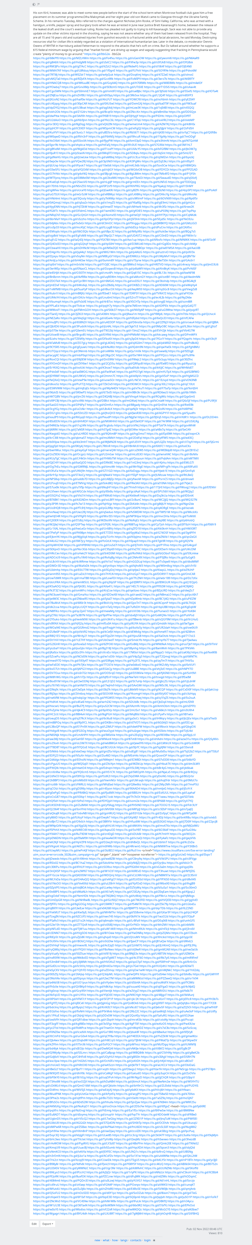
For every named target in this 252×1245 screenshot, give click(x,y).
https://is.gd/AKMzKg (47, 1106)
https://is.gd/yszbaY (46, 648)
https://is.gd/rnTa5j (100, 607)
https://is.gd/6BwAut (153, 1032)
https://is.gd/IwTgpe (181, 623)
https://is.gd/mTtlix (176, 314)
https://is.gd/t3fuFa (45, 471)
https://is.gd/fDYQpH (99, 801)
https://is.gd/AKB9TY (181, 79)
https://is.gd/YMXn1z (182, 235)
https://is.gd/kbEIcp (125, 227)
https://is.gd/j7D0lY (179, 821)
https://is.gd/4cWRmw (73, 561)
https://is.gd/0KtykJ (71, 446)
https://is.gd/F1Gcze (46, 875)
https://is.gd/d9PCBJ (46, 401)
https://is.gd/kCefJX (100, 632)
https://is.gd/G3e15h (46, 925)
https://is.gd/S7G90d (151, 145)
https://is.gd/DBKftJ (154, 1201)
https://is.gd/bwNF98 (181, 273)
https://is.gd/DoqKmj (127, 75)
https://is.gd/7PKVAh (181, 648)
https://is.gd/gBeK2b (186, 1052)
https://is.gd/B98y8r (46, 1164)
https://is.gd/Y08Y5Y (123, 1164)
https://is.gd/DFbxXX (99, 339)
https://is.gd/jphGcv (182, 202)
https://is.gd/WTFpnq (47, 178)
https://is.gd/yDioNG (153, 776)
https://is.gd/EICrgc (181, 722)
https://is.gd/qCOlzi (45, 788)
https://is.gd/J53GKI (153, 821)
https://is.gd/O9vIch (72, 821)
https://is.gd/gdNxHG (47, 157)
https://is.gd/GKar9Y (157, 912)
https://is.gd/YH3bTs (205, 999)
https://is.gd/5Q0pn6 (126, 1197)
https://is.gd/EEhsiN (73, 760)
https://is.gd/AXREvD (128, 871)
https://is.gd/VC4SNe (74, 1201)
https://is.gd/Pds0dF (46, 372)
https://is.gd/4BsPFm (129, 1143)
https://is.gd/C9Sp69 (101, 549)
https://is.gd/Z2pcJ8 (204, 821)
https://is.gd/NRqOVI (46, 215)
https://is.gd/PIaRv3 (46, 920)
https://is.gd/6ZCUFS (72, 916)
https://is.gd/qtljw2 (127, 570)
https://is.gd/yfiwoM (128, 479)
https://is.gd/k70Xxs (182, 1094)
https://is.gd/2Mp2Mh (156, 784)
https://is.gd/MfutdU (46, 1189)
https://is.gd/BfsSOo (46, 1102)
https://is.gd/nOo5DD (75, 1193)
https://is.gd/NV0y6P (131, 310)
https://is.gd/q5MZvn (155, 157)
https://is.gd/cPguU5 (46, 764)
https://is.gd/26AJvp (72, 974)
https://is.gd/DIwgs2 (123, 1069)
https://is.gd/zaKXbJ (178, 652)
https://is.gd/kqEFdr (157, 780)
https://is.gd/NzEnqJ (72, 1110)
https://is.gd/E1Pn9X (74, 726)
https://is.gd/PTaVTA (153, 425)
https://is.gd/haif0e (72, 99)
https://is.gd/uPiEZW (183, 599)
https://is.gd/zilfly (205, 1011)
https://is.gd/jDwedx (46, 859)
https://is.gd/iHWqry (153, 718)
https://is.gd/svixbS (204, 817)
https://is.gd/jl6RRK (45, 429)
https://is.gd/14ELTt (126, 586)
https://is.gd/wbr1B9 (157, 578)
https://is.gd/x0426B (98, 908)
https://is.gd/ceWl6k (101, 351)
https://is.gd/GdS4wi (153, 974)
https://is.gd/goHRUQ (101, 813)
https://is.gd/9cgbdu (100, 425)
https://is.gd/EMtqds (46, 231)
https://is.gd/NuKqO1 (75, 1106)
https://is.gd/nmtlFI (103, 91)
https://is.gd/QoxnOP (153, 755)
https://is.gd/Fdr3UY (184, 805)
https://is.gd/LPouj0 (46, 483)
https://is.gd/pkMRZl (158, 343)
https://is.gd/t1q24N (73, 425)
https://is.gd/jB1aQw (152, 941)
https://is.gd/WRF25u (182, 1102)
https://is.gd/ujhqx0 (98, 937)
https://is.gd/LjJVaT (205, 326)
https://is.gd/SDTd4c (181, 797)
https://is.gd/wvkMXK (74, 619)
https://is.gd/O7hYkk (46, 174)
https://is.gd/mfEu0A (97, 623)
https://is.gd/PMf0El (184, 1119)
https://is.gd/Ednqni (100, 768)
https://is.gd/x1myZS (101, 202)
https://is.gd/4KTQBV (46, 396)
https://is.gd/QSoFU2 (46, 1193)
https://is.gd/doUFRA (46, 582)
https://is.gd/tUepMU (47, 850)
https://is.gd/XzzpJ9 (71, 1160)
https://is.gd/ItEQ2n (182, 834)
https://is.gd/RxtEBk (181, 405)
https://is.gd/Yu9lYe (182, 355)
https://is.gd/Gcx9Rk (100, 79)
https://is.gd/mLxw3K (127, 108)
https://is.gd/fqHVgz (99, 504)
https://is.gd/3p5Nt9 (99, 161)
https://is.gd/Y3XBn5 (184, 846)
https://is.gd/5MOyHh (130, 772)
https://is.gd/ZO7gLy (74, 343)
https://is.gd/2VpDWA (125, 776)
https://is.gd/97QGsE (73, 747)
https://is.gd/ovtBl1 (158, 277)
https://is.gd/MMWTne (155, 846)
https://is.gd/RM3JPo (46, 66)
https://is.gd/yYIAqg (102, 805)
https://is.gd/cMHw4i (127, 207)
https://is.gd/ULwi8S (98, 1135)
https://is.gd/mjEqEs (76, 388)
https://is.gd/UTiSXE (130, 87)
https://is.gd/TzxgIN (46, 916)
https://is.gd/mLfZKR (180, 702)
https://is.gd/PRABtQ (74, 793)
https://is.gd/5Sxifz (180, 91)
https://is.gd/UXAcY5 (127, 149)
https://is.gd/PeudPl (99, 417)
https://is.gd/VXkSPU (156, 859)
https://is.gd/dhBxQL (126, 842)
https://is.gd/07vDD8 (155, 760)
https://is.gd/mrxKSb (128, 1019)
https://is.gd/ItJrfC (128, 747)
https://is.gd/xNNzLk (150, 1172)
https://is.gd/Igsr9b (45, 145)
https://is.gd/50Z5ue (73, 953)
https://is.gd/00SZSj (45, 974)
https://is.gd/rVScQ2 (74, 1119)
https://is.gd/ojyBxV (45, 235)
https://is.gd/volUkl (72, 367)
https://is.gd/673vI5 (99, 392)
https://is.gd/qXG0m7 (130, 343)
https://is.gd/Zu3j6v (73, 1189)
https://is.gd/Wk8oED (74, 958)
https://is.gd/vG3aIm (153, 867)
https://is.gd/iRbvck (155, 726)
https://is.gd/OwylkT (97, 817)
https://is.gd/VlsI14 (73, 495)
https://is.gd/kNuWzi (101, 347)
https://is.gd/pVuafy (46, 953)
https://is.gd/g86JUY (153, 504)
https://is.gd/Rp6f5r (185, 198)
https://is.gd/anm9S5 (46, 574)
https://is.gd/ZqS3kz (155, 161)
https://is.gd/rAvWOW (47, 1143)
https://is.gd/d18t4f (151, 66)
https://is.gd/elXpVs (129, 376)
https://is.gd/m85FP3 (179, 95)
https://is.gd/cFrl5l (184, 566)
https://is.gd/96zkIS (45, 392)
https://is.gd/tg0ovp (46, 991)
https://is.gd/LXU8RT (101, 1213)
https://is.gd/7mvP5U (185, 784)
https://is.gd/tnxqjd (151, 677)
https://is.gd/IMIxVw (102, 735)
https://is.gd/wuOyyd (100, 731)
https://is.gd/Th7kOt (127, 797)
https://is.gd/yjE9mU (155, 202)
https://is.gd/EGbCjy (99, 669)
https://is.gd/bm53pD (127, 141)
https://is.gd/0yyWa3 (127, 533)
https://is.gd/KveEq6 (46, 182)
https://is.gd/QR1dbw (74, 1019)
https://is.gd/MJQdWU (185, 826)
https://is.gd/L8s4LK (99, 409)
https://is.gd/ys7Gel (126, 966)
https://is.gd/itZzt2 (99, 66)
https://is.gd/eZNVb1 (155, 537)
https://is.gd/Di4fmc (46, 1090)
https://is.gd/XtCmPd (46, 1036)
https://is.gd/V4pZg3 (129, 656)
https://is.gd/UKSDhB (47, 805)
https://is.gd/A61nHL (156, 1180)
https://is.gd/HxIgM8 (72, 62)
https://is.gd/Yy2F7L (128, 660)
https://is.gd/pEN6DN (47, 838)
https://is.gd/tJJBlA (206, 322)
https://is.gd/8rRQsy (184, 772)
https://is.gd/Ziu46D (98, 755)
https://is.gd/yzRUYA (125, 623)
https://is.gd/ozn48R (179, 301)
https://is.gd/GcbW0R (186, 743)
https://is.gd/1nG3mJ (127, 462)
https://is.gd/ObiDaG (181, 1065)
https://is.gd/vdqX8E (153, 520)
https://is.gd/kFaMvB (46, 343)
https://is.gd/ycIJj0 (205, 1160)
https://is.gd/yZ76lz (45, 615)
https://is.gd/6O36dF (155, 830)
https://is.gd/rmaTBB (75, 578)
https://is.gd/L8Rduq (75, 70)
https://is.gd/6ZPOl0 (100, 644)
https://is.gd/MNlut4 (98, 739)
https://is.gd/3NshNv (46, 978)
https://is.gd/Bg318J (98, 648)
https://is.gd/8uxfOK (72, 1176)
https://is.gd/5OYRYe (155, 70)
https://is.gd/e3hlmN (155, 141)
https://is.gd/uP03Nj (156, 211)
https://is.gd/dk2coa (46, 607)
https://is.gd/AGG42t (72, 1123)
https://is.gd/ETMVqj (72, 483)
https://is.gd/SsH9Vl (183, 673)
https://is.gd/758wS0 (155, 1094)
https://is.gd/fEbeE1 (98, 293)
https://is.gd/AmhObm (155, 706)
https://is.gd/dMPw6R (47, 1127)
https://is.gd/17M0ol (125, 652)
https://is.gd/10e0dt (99, 165)
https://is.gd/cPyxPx (153, 714)
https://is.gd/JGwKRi (100, 190)
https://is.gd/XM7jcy (72, 541)
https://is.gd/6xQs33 (153, 318)
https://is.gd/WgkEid (74, 149)
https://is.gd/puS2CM (99, 706)
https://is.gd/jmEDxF (46, 285)
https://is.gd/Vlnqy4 (125, 396)
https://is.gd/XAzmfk (126, 706)
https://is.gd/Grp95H (73, 991)
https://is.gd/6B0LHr (128, 793)
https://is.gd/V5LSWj (126, 768)
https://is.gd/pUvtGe (75, 1094)
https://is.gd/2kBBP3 (46, 780)
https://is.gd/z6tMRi (181, 925)
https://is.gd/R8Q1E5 (46, 636)
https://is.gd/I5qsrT (199, 854)
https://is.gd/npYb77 (156, 640)
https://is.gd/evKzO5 (153, 1024)
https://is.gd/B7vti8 (124, 739)
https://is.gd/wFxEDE (46, 665)
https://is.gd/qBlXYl (45, 908)
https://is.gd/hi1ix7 (101, 561)
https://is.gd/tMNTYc (184, 656)
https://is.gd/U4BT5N (152, 953)
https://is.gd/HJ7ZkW (74, 207)
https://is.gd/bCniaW (151, 401)
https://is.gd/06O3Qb (74, 231)
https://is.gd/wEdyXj (99, 1090)
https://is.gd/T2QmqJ (156, 656)
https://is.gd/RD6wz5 (154, 392)
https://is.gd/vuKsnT (153, 999)
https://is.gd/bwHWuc (47, 450)
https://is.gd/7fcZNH (130, 578)
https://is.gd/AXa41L (100, 586)
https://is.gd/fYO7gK (129, 372)
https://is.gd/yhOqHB (157, 1213)
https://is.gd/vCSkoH (178, 1172)
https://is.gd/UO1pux (74, 982)
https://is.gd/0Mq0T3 (99, 153)
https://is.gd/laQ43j (70, 240)
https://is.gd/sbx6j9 (125, 615)
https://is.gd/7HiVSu (181, 660)
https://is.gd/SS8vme (130, 912)
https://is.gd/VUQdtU (153, 966)
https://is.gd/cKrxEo (98, 652)
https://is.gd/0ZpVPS (46, 887)
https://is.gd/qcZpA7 (73, 611)
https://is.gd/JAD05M (73, 875)
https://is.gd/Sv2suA (182, 698)
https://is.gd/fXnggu (127, 223)
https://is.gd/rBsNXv (185, 454)
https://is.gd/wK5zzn (101, 1065)
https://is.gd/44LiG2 (46, 541)
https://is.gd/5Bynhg (125, 648)
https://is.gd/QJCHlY (46, 462)
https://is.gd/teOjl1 (129, 215)
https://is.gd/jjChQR (155, 1077)
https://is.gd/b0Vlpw (46, 442)
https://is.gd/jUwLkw (75, 157)
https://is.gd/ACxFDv (100, 1156)
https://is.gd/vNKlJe (126, 1048)
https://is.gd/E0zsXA (74, 141)
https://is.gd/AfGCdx (73, 491)
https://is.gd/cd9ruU (46, 1185)
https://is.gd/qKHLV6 (101, 826)
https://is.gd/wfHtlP (205, 1007)
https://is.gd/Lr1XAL (46, 528)
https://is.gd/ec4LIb (151, 297)
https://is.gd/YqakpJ (153, 186)
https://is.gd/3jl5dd (155, 91)
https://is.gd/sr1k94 (185, 978)
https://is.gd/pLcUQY (73, 607)
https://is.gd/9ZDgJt (181, 351)
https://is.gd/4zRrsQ (152, 1152)
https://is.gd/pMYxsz (126, 1044)
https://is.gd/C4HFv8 (73, 1057)
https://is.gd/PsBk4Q (185, 343)
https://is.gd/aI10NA (154, 483)
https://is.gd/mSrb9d (70, 264)
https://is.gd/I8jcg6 (100, 174)
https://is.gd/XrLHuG (184, 619)
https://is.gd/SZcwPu (46, 656)
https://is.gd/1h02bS (73, 1061)
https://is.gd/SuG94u (182, 830)
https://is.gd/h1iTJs (74, 677)
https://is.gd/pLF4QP (184, 912)
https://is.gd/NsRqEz (126, 520)
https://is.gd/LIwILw (71, 908)
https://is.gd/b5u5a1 (155, 887)
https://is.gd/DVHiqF (46, 945)
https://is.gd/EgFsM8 (72, 235)
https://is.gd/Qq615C (127, 273)
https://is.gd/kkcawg (154, 334)
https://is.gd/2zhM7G (128, 945)
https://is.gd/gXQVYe (179, 541)
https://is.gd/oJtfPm (73, 1098)
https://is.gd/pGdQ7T (182, 306)
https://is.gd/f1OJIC (97, 264)
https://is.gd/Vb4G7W (181, 330)
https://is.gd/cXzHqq (182, 693)
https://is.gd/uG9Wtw (159, 310)
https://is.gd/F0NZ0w (46, 1032)
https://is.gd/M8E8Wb (161, 83)
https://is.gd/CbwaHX (47, 248)
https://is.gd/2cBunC (128, 500)
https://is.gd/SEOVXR (99, 693)
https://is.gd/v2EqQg (129, 735)
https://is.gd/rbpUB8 (154, 607)
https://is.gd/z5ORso (98, 867)
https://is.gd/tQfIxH (45, 801)
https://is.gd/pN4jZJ (127, 863)
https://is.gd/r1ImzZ (127, 330)
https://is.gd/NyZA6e (178, 297)
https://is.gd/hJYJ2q (71, 623)
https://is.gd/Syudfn (183, 413)
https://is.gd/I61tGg (73, 1077)
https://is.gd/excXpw (46, 1061)
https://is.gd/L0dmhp (47, 570)
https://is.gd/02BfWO (185, 372)
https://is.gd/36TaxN (74, 1205)
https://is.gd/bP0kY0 (46, 1077)
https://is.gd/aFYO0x (180, 293)
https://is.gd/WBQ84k (130, 1052)
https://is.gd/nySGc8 (156, 289)
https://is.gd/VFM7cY (72, 999)
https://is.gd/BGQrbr (180, 776)
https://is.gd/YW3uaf (183, 103)
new (97, 1240)
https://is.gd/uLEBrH (102, 883)
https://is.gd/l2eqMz (127, 1139)
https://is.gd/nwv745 (100, 916)
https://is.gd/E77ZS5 (100, 533)
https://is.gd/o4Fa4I (71, 702)
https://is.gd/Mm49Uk (130, 929)
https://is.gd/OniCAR (182, 574)
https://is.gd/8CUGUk (102, 747)
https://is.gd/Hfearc (178, 1090)
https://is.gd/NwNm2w (155, 1081)
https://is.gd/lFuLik (129, 1201)
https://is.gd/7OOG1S (156, 805)
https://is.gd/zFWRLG (72, 784)
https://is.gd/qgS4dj (100, 108)
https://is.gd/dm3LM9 (186, 764)
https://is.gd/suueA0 (127, 986)
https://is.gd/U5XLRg (185, 421)
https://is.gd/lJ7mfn (130, 545)
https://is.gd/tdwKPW (128, 726)
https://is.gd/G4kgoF (183, 545)
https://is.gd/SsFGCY (99, 1044)
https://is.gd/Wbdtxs (72, 1209)
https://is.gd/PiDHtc (152, 116)
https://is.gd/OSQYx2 (46, 495)
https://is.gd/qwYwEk (158, 347)
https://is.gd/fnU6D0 (128, 1127)
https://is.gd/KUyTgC (46, 458)
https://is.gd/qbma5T (72, 438)
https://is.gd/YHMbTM (101, 458)
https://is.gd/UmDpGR (47, 900)
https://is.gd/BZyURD (153, 590)
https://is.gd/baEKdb (126, 367)
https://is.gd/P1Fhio (156, 545)
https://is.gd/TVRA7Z (153, 293)
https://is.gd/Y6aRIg (128, 202)
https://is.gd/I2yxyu (45, 256)
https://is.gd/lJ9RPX (129, 582)
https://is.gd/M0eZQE (104, 248)
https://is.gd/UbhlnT (154, 842)
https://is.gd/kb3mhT (74, 442)
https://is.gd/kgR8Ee (72, 1024)
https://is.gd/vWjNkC (159, 970)
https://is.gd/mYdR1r (175, 417)
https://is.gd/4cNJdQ (182, 986)
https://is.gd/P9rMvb (98, 1011)
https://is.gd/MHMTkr (102, 912)
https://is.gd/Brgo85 (73, 334)
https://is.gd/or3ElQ (46, 124)
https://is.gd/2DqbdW (74, 1040)
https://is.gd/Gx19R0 (100, 1032)
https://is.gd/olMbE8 (73, 780)
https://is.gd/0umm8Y (100, 260)
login (147, 1240)
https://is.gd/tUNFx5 (154, 182)
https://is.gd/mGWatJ (123, 401)
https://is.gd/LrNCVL (129, 380)
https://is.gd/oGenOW (130, 58)
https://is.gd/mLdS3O (129, 454)
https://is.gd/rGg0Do (157, 244)
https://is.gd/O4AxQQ (75, 879)
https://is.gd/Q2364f (46, 809)
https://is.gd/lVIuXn (71, 755)
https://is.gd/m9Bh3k (126, 392)
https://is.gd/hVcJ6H (152, 1090)
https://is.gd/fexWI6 (204, 652)
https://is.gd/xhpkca (72, 145)
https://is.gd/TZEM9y (71, 339)
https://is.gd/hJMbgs (181, 896)
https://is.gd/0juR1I (45, 153)
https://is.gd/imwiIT (100, 207)
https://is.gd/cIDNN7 (46, 933)
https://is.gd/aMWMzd (129, 978)
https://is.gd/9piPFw (99, 615)
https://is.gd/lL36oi (180, 326)
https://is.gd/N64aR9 (185, 58)
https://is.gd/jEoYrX (179, 788)
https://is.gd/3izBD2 (101, 850)
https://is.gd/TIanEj (45, 314)
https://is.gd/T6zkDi (130, 178)
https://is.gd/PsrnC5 (155, 479)
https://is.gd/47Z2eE (155, 75)
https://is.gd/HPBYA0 (77, 545)
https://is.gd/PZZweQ (158, 978)
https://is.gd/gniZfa (99, 751)
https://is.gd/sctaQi (129, 838)
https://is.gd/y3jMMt (73, 962)
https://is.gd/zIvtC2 (99, 62)
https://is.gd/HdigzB (46, 731)
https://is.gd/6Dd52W (74, 1102)
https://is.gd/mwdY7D (47, 660)
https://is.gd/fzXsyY (70, 817)
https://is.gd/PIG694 (126, 867)
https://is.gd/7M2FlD (131, 900)
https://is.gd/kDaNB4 (101, 1081)
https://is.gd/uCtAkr (73, 409)
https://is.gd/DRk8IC (100, 462)
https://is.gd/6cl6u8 (99, 718)
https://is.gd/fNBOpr (132, 248)
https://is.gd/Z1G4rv (74, 112)
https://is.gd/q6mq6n (100, 920)
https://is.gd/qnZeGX (183, 537)
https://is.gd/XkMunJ (180, 995)
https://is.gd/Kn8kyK (156, 268)
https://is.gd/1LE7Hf (72, 640)
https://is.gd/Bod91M (47, 681)
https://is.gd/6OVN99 (158, 198)
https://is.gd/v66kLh (154, 710)
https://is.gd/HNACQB (47, 83)
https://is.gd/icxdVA (73, 1032)
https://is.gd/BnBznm (47, 277)
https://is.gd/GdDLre (46, 966)
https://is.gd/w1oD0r (101, 656)
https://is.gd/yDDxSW (98, 1015)
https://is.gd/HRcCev (46, 553)
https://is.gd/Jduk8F (126, 1032)
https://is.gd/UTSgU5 (126, 1160)
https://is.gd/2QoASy (126, 1015)
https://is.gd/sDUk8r (128, 834)
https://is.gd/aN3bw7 (185, 1209)
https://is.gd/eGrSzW (73, 194)
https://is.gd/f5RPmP (156, 962)
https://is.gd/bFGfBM (155, 149)
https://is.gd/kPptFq (102, 1094)
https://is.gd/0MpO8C (153, 326)
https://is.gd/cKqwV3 (46, 1197)
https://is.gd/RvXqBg (101, 557)
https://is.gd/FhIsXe (45, 986)
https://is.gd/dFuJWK (127, 1176)
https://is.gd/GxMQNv (152, 615)
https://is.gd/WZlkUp (129, 764)
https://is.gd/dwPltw (46, 116)
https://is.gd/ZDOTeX (46, 281)
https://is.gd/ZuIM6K (74, 805)
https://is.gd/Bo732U (99, 1098)
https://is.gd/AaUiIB (187, 248)
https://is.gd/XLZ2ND (179, 908)
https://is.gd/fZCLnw (100, 1176)
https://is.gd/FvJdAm (158, 458)
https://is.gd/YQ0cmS (74, 772)
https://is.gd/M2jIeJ (45, 524)
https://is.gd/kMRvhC (130, 1168)
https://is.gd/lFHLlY (72, 867)
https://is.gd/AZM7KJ (156, 124)
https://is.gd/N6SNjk (46, 735)
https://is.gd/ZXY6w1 (75, 363)
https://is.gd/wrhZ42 (98, 702)
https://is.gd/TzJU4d (180, 731)
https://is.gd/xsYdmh (154, 99)
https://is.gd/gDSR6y (72, 788)
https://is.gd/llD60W (156, 285)
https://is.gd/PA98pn (73, 533)
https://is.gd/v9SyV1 (181, 161)
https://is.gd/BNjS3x (125, 953)
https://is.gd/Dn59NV (101, 359)
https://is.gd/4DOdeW (155, 1114)
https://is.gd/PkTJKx (73, 665)
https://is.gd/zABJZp (101, 479)
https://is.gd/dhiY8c (72, 1073)
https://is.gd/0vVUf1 (183, 665)
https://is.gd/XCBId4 (205, 1172)
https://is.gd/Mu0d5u (153, 751)
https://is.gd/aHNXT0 (74, 685)
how (115, 1240)
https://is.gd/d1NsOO (47, 883)
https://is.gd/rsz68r (45, 784)
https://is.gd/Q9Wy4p (47, 1052)
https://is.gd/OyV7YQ (179, 801)
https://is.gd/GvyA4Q (104, 83)
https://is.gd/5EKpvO (46, 549)
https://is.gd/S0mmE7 (76, 91)
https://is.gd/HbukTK (157, 764)
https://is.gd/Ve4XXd (75, 883)
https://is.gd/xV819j (99, 953)
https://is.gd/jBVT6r (183, 256)
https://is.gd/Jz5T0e (45, 330)
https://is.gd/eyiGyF (74, 450)
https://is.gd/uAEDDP (101, 322)
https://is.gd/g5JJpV (154, 128)
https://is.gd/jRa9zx (45, 652)
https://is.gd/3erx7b (154, 79)
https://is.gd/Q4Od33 (47, 244)
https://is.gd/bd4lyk (45, 1048)
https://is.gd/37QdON (101, 1123)
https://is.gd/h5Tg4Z (98, 429)
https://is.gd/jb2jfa (179, 718)
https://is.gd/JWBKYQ (154, 223)
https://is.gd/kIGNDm (74, 500)
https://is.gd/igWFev (46, 190)
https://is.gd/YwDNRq (129, 933)
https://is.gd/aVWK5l (154, 1185)
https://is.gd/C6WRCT (101, 904)
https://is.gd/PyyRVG (75, 1143)
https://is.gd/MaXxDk (75, 566)
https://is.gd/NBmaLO (157, 594)
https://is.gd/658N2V (73, 322)
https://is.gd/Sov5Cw (153, 165)
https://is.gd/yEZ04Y (182, 99)
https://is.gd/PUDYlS (185, 1086)
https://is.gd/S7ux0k (46, 487)
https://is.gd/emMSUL (75, 582)
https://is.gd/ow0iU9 (184, 627)
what (106, 1240)
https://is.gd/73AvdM (46, 1081)
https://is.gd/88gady (127, 405)
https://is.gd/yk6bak (180, 768)
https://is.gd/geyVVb (182, 838)
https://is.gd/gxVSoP (155, 376)
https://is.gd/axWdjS (153, 1011)
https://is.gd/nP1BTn (180, 1160)
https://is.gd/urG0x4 (74, 1036)
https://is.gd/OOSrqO (102, 673)
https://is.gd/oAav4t (183, 87)
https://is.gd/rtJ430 (152, 132)
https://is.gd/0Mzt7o (184, 780)
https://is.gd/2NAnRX (128, 557)
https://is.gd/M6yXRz (128, 231)
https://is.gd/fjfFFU (45, 904)
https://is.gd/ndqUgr (73, 698)
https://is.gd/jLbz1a (73, 1156)
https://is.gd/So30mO (183, 887)
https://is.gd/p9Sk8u (100, 491)
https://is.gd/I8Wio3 (123, 264)
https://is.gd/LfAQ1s (126, 1152)
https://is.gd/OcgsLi (73, 454)
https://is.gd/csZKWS (130, 450)
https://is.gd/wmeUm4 (127, 124)
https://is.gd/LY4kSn (74, 458)
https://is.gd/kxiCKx (178, 446)
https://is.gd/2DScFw (130, 1106)
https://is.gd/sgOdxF (46, 896)
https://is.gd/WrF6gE (129, 467)
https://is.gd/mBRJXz (71, 293)
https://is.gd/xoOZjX (74, 1081)
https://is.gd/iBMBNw (180, 1110)
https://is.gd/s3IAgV (154, 1057)
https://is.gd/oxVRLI (155, 120)
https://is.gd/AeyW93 (128, 289)
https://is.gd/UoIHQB (47, 508)
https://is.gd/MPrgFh (157, 467)
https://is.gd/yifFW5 (155, 438)
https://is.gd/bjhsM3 (130, 566)
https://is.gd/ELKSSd (130, 879)
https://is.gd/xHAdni (150, 739)
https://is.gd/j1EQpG (184, 582)
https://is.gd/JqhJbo (177, 1003)
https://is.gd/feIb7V (180, 991)
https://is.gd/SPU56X (154, 491)
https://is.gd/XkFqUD (46, 995)
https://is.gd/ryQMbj (46, 949)
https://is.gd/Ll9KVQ (74, 376)
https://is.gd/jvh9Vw (46, 1131)
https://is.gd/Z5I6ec (74, 1127)
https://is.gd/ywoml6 (158, 58)
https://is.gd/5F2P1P (100, 999)
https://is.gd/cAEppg (46, 103)
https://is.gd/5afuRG (154, 1015)
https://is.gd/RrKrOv (184, 962)
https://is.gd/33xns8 (180, 747)
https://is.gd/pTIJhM (129, 1040)
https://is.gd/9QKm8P (103, 434)
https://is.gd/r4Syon (99, 788)
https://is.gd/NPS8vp (46, 479)
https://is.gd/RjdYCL (74, 722)
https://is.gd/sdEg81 (125, 751)
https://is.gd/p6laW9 (129, 268)
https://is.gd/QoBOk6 (125, 1003)
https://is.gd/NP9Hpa (127, 516)
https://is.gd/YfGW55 (101, 698)
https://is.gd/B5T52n (204, 1164)
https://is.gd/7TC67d (100, 665)
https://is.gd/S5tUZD (74, 413)
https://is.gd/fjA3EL (74, 586)
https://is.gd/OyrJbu (153, 863)
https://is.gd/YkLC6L (101, 120)
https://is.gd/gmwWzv (183, 1036)
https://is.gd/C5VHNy (158, 1052)
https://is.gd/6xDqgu (126, 471)
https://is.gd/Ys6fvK (45, 702)
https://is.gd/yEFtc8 (178, 999)
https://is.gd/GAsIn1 (182, 260)
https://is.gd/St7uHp (129, 681)
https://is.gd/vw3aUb (184, 949)
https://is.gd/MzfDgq (154, 1044)
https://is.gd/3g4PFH (182, 533)
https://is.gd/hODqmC (182, 1176)
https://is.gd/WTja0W (183, 813)
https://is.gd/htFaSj (98, 145)
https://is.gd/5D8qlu (126, 153)
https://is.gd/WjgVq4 (74, 537)
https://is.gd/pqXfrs (45, 1110)
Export (47, 1224)
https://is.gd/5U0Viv (46, 941)
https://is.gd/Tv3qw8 (156, 561)
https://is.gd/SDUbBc (126, 702)
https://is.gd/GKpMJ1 (124, 817)
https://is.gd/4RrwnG (127, 846)
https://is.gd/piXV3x (182, 252)
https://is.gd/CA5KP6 (127, 508)
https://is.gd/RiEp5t (45, 937)
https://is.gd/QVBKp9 (72, 986)
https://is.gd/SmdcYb (128, 640)
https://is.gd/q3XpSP (103, 582)
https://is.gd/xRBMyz (101, 194)
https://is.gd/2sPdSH (180, 128)
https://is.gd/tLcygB (99, 227)
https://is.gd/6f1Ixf (73, 1197)
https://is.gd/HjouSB (128, 636)
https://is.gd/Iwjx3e (45, 161)
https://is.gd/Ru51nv (128, 850)
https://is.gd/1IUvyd (155, 380)
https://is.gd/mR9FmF (184, 958)
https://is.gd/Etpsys (73, 978)
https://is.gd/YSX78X (97, 240)
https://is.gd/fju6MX (102, 793)
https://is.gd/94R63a (46, 425)
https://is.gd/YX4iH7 (46, 834)
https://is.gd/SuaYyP (74, 289)
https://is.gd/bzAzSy (129, 627)
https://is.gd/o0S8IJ (100, 925)
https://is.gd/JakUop (205, 689)
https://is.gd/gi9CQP (152, 689)
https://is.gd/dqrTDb (152, 908)
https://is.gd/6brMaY (46, 219)
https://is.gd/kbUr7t (180, 863)
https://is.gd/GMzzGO (183, 223)
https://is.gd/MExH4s (125, 755)
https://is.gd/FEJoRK (46, 1176)
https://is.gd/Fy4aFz (156, 838)
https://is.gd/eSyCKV (46, 970)
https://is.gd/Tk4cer (73, 306)
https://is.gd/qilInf (45, 264)
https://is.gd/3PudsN (73, 326)
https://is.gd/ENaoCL (74, 268)
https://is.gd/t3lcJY (205, 339)
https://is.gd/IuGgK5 (182, 557)
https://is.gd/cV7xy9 (180, 442)
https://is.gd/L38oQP (46, 726)
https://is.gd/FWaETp (155, 1040)
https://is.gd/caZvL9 (74, 574)
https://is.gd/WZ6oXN (98, 520)
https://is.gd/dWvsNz (183, 194)
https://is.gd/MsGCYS (156, 1209)
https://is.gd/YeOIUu (180, 219)
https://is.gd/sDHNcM (75, 248)
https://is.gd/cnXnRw (46, 772)
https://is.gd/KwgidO (46, 434)
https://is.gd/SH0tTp (129, 1123)
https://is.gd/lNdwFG (125, 66)
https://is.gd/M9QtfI (46, 1073)
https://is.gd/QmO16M (75, 1086)
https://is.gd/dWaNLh (74, 892)
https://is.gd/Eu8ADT (46, 1114)
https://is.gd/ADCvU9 (46, 557)
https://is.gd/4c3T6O (130, 958)
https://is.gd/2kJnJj (72, 1015)
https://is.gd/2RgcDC (101, 355)
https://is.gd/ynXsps (103, 566)
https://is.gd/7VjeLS (180, 483)
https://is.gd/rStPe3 (72, 801)
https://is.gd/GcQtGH (74, 215)
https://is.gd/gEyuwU (74, 347)
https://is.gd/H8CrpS (101, 1040)
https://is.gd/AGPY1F (155, 413)
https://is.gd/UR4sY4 (46, 297)
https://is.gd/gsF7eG (183, 1193)
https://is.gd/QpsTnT (127, 603)
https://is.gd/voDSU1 (128, 281)
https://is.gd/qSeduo (100, 512)
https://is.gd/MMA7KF (47, 70)
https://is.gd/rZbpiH (101, 1019)
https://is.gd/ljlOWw (125, 429)
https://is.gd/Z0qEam (155, 892)
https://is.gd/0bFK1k (127, 916)
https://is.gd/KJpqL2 (182, 892)
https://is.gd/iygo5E (180, 937)
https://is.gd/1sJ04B (154, 108)
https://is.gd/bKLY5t (153, 1160)
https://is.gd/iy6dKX (125, 1090)
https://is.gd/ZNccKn (127, 112)
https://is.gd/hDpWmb (127, 599)
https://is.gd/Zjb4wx (46, 1040)
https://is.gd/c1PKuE (46, 1015)
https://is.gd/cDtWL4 (46, 1086)
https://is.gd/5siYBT (128, 830)
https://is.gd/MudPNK (47, 1094)
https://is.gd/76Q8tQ (102, 896)
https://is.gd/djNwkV (99, 475)
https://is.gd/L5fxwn (46, 491)
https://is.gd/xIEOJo (71, 1048)
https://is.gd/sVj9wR (128, 949)
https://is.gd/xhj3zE (152, 669)
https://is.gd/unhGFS (181, 920)
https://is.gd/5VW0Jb (154, 1189)
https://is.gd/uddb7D (74, 479)
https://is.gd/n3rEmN (47, 1156)
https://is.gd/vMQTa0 (47, 79)
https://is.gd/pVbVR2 (74, 632)
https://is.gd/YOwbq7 (47, 87)
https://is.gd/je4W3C (46, 599)
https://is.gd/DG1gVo (47, 413)
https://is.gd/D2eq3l (100, 842)
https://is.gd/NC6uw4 (47, 594)
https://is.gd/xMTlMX (185, 458)
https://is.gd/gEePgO (46, 793)
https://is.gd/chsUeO (46, 1065)
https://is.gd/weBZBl (102, 859)
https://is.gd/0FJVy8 (180, 1032)
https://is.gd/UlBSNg (179, 1152)
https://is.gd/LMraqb (130, 780)
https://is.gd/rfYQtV (73, 949)
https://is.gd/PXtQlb (46, 768)
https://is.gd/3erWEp (46, 268)
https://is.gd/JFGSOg (73, 731)
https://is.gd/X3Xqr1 (73, 797)
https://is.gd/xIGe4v (100, 318)
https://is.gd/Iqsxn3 (156, 1147)
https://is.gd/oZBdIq (101, 285)
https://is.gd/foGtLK (99, 541)
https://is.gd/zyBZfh (126, 190)
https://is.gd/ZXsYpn (102, 764)
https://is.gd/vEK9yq (100, 95)
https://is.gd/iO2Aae (181, 1015)
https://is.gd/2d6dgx (46, 760)
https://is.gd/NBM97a (156, 875)
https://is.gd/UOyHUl (100, 1057)
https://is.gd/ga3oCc (126, 718)
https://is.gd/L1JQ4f (152, 95)
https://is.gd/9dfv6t (72, 1164)
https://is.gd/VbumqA (47, 301)
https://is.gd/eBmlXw (154, 112)
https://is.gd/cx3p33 (46, 227)
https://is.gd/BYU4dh (73, 1213)
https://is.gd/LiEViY (129, 442)
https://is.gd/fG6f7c (45, 211)
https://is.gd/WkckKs (184, 512)
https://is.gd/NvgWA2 (182, 1127)
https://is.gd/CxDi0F (179, 689)
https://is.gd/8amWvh (153, 648)
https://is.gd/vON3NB (183, 380)
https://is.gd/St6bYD (183, 760)
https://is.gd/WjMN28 (102, 442)
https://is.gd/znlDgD (101, 834)
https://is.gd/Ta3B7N (72, 615)
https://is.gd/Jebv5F (151, 1007)
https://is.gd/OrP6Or (126, 925)
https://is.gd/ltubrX (45, 293)
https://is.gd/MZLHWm (74, 58)
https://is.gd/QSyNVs (205, 739)
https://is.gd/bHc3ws (46, 1139)
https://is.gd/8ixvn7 (157, 1193)
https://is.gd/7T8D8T (46, 747)
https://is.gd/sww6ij (154, 351)
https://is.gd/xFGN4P (99, 1185)
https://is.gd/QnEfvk (154, 405)
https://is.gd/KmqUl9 (46, 1147)
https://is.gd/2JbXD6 (46, 326)
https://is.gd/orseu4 (181, 322)
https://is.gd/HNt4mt (46, 198)
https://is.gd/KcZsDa (181, 842)
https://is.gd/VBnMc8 (125, 446)
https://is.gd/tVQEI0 (158, 900)
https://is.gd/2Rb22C (126, 1011)
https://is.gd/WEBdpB (158, 450)
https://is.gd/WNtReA (152, 644)
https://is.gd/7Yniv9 (124, 487)
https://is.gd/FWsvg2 (176, 487)
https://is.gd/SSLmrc (75, 1052)
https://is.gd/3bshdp (156, 281)
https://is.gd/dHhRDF (74, 421)
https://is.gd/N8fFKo (46, 611)
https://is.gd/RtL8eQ (180, 475)
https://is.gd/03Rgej (101, 660)
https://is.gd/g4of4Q (74, 174)
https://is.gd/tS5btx (153, 731)
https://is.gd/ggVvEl (185, 900)
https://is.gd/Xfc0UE (124, 145)
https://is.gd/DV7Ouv (47, 673)
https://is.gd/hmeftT (155, 632)
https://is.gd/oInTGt (74, 673)
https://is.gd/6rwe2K (180, 207)
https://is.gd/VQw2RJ (72, 161)
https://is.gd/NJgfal (124, 417)
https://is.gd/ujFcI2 (45, 240)
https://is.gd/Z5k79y (156, 904)
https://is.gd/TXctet (73, 1139)
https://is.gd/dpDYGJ (46, 108)
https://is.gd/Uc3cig (125, 1135)
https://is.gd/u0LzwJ (101, 1180)
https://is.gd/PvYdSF (183, 268)
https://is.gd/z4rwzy (177, 264)
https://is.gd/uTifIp (72, 487)
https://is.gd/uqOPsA (100, 1077)
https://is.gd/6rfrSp (45, 475)
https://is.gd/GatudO (127, 1073)
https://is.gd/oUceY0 (73, 190)
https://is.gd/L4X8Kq (129, 194)
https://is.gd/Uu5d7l (104, 545)
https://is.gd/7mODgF (181, 136)
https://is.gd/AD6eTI (181, 966)
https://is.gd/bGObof (156, 553)
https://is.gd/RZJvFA (73, 79)
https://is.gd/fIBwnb (129, 619)
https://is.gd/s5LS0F (155, 1127)
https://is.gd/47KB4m (154, 1102)
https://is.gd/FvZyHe (46, 710)
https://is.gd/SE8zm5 (103, 87)
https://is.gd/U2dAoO (47, 120)
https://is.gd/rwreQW (102, 450)
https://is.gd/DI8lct (97, 401)
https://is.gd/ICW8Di (128, 760)
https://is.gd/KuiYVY (46, 132)
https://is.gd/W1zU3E (47, 1205)
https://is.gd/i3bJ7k (98, 689)
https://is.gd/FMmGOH (76, 310)
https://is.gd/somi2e (126, 801)
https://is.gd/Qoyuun (130, 458)
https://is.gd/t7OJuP (182, 916)
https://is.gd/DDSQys (182, 112)
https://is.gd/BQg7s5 (182, 231)
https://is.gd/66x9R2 (129, 1205)
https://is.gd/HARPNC (179, 409)
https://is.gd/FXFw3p (125, 62)
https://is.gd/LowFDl (103, 578)
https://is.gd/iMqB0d (126, 714)
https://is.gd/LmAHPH (74, 735)
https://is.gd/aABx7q (152, 429)
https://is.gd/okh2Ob (46, 112)
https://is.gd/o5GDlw (99, 941)
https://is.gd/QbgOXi (182, 726)
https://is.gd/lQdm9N (129, 347)
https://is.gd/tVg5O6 (74, 933)
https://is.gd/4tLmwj (128, 698)
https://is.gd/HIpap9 (125, 541)
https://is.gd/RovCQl (46, 359)
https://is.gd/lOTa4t (205, 91)
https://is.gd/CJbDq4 (153, 702)
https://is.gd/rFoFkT (205, 1197)
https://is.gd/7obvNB (73, 813)
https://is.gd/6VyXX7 (155, 693)
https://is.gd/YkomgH (128, 693)
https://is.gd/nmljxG (153, 788)
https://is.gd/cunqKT (181, 1185)
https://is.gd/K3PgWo (127, 161)
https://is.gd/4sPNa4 (101, 1127)
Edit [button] (34, 1224)
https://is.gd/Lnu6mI (99, 297)
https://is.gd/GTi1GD (99, 471)
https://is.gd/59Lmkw (184, 553)
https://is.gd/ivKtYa (74, 1152)
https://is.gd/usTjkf (179, 644)
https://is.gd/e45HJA (46, 273)
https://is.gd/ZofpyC (156, 813)
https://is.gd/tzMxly (129, 896)
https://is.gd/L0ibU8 (46, 1123)
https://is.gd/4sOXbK (46, 141)
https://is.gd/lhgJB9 (182, 883)
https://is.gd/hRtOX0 (74, 1065)
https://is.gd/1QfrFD (73, 970)
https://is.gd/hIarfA (149, 1069)
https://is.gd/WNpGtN (47, 826)
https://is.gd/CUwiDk (98, 1160)
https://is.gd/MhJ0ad (100, 784)
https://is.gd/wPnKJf (74, 850)
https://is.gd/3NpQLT (100, 235)
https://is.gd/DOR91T (154, 574)
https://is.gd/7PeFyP (46, 533)
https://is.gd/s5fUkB (153, 62)
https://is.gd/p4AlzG (129, 252)
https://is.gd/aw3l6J (45, 739)
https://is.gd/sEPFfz (183, 706)
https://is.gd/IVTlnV (205, 644)
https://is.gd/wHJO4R (46, 516)
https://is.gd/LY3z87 (102, 1143)
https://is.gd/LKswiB (46, 334)
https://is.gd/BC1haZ (72, 863)
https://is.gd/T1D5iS (157, 87)
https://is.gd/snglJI (153, 301)
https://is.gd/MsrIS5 (100, 516)
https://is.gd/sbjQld (182, 1147)
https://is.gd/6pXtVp (99, 710)
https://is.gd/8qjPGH (99, 714)
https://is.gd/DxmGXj (128, 103)
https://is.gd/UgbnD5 (47, 1119)
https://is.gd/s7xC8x (157, 1028)
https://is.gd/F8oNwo (100, 949)
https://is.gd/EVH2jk (153, 330)
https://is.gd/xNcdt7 (126, 1007)
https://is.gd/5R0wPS (72, 392)
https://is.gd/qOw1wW (130, 970)
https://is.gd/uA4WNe (156, 1156)
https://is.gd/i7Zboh (184, 933)
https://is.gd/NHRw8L (77, 900)
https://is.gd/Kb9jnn (74, 120)
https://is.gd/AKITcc (72, 846)
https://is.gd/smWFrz (73, 590)
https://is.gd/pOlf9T (178, 116)
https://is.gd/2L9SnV (184, 875)
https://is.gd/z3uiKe (178, 1135)
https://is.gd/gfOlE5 (129, 211)
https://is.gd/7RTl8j (45, 75)
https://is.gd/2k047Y (152, 1135)
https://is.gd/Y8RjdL (150, 314)
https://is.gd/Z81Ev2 (186, 450)
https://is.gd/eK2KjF (45, 842)
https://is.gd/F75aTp (158, 388)
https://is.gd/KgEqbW (182, 607)
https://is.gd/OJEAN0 (178, 66)
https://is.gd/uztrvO (156, 252)
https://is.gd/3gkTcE (125, 326)
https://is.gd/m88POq (47, 722)
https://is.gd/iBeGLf (45, 1069)
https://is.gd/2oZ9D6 (46, 454)
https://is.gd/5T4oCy (72, 475)
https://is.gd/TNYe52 (185, 1143)
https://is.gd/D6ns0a (129, 322)
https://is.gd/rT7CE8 (203, 1003)
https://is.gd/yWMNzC (74, 1168)
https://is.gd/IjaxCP (126, 941)
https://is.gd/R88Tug (125, 524)
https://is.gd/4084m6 (46, 1180)
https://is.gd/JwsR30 (129, 413)
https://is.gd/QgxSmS (181, 396)
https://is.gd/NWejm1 (100, 760)
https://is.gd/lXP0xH (46, 999)
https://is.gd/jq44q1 (73, 252)
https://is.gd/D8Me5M (75, 178)
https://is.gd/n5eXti (126, 1098)
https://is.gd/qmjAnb (182, 1189)
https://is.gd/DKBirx (101, 722)
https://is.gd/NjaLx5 (158, 772)
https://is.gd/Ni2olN (152, 409)
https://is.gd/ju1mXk (128, 351)
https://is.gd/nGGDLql (128, 561)
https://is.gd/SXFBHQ (185, 1213)
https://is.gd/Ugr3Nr (102, 1168)
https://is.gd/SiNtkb (45, 751)
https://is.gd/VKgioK (46, 846)
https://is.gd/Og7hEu (46, 467)
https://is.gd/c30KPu (46, 867)
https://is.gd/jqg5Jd (45, 446)
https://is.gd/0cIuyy (154, 359)
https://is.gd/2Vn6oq (72, 693)
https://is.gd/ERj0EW (73, 359)
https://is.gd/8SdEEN (46, 421)
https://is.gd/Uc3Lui (128, 157)
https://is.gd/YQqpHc (179, 339)
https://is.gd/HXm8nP (74, 1131)
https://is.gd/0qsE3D (99, 1197)
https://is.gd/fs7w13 (72, 504)
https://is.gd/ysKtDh (128, 1061)
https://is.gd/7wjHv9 (101, 685)
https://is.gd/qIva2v (75, 202)
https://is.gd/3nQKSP (46, 871)
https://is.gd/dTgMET (102, 958)
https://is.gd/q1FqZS (155, 698)
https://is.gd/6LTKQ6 (182, 603)
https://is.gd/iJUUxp (45, 165)
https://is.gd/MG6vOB (128, 169)
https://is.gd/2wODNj (75, 681)
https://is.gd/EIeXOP (131, 421)
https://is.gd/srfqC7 (178, 132)
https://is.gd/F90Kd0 (99, 495)
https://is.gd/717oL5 (182, 636)
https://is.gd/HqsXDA (129, 1147)
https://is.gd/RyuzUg (182, 363)
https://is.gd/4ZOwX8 (103, 594)
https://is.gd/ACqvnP (155, 603)
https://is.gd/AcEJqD (101, 945)
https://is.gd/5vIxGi (71, 223)
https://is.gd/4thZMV (154, 925)
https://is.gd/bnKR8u (177, 817)
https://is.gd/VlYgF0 (73, 516)
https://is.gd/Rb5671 (126, 132)
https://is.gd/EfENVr (203, 487)
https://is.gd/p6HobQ (181, 520)
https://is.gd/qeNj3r (126, 409)
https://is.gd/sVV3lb (128, 611)
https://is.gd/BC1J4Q (156, 599)
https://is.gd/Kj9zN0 (153, 190)
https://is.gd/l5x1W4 (129, 355)
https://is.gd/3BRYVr (99, 821)
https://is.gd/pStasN (72, 153)
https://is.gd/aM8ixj (101, 157)
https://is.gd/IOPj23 (45, 755)
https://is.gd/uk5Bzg (155, 1131)
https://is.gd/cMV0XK (100, 809)
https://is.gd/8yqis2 (72, 1007)
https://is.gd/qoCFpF (129, 962)
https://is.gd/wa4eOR (103, 838)
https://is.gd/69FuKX (184, 467)
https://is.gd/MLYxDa (46, 879)
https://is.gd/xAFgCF (103, 879)
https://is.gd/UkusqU (183, 1123)
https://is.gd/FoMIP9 (127, 79)
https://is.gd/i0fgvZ (157, 1106)
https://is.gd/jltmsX (128, 1081)
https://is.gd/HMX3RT (183, 528)
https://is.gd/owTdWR (47, 578)
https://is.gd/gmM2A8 (155, 949)
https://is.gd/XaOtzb (155, 636)
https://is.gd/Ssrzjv (182, 1180)
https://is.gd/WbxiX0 (156, 883)
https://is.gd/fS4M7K (128, 904)
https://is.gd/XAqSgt (74, 318)
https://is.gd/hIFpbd (127, 318)
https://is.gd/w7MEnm (127, 306)
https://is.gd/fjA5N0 (157, 673)
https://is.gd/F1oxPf (100, 149)
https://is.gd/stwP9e (74, 380)
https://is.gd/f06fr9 (203, 524)
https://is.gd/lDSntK (181, 495)
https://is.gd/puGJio (72, 648)
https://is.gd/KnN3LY (98, 1007)
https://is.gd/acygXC (46, 355)
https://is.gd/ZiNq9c (46, 689)
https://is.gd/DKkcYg (156, 194)
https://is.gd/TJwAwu (183, 640)
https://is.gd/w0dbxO (127, 665)
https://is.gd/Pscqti (181, 1019)
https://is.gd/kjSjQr (98, 1172)
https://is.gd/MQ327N (183, 500)
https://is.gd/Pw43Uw (181, 1024)
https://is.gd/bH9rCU (130, 1086)
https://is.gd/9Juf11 (71, 1069)
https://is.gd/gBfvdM (46, 149)
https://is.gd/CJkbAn (104, 1086)
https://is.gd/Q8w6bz (127, 784)
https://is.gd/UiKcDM (182, 549)
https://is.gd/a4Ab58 (46, 982)
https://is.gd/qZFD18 (127, 528)
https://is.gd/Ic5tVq (73, 966)
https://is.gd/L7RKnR (97, 446)
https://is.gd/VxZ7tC (128, 549)
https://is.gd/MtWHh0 (103, 421)
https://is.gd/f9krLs (154, 896)
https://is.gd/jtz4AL (99, 326)
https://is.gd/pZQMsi (157, 933)
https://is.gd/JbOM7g (183, 149)
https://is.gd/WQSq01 (75, 764)
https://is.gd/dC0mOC (99, 223)
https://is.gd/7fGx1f (151, 339)
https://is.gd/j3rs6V (182, 929)
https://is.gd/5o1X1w (127, 1156)
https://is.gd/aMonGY (131, 277)
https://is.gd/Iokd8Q (100, 483)
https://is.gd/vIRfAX (45, 623)
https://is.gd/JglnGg (97, 1003)
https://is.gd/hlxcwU (46, 706)
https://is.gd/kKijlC (152, 367)
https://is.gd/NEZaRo (46, 318)
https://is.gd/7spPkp (183, 211)
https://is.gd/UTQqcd (47, 351)
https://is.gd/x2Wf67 (74, 871)
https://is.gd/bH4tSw (71, 260)
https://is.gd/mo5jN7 (179, 1098)
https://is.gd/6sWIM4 (101, 1205)
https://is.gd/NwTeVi (125, 677)
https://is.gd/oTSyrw (128, 260)
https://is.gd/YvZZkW (154, 1036)
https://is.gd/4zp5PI (179, 190)
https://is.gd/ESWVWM (47, 388)
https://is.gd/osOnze (103, 1106)
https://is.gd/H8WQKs (182, 165)
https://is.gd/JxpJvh (153, 1197)
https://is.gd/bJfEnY (99, 677)
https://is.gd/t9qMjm (204, 1135)
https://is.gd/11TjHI (149, 487)
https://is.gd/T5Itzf (207, 751)
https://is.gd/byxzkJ (181, 157)
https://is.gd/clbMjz (184, 244)
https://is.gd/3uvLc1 (72, 132)
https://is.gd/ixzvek (181, 508)
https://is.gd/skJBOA (73, 887)
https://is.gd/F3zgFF (46, 1024)
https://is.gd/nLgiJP (100, 182)
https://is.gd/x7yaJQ (180, 809)
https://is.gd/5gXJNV (154, 747)
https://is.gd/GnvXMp (75, 87)
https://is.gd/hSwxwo (155, 1139)
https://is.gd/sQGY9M (157, 619)
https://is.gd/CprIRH (74, 281)
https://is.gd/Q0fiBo (204, 132)
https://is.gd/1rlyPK (124, 1172)
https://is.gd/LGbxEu (182, 904)
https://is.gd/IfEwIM (178, 677)
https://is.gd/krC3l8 (45, 438)
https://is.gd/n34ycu (180, 1201)
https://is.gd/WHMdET (179, 367)
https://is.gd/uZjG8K (72, 937)
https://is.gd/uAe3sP (180, 1011)
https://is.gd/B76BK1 (46, 500)
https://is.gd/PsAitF (205, 190)
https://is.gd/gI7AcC (73, 66)
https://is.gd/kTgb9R (152, 541)
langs (124, 1240)
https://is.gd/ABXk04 (177, 1164)
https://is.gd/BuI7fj (72, 706)
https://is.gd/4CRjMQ (180, 586)
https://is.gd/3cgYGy (46, 409)
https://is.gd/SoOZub (130, 1193)
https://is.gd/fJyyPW (100, 141)
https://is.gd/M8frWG (47, 677)
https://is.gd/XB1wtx (180, 714)
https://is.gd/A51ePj (101, 892)
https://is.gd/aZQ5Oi (178, 1007)
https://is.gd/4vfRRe (74, 277)
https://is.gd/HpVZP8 (72, 842)
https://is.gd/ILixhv (45, 339)
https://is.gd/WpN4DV (104, 388)
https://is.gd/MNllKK (176, 240)
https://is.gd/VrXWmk (74, 859)
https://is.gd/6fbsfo (150, 240)
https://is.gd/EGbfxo (46, 1011)
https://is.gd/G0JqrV (182, 1077)
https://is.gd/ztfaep (72, 1185)
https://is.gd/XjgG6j (74, 826)
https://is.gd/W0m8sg (158, 566)
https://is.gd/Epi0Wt (159, 434)
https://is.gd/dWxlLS (180, 941)
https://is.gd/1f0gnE (102, 70)
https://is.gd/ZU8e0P (46, 632)
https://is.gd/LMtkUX (157, 743)
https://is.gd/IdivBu (179, 974)
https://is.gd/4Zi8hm (182, 632)
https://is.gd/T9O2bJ (100, 330)
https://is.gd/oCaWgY (99, 1073)
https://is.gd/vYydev (101, 982)
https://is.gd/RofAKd (129, 553)
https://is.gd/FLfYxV (128, 70)
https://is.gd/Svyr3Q (46, 1135)
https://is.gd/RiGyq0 (72, 417)
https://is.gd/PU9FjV (204, 401)
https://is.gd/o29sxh (46, 743)
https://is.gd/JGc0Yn (72, 652)
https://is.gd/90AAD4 (126, 788)
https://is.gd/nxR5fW (46, 958)
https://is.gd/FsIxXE (74, 301)
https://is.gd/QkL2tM (183, 1156)
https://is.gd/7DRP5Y (125, 293)
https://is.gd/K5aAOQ (47, 586)
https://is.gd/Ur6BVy (100, 528)
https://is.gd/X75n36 (72, 1044)
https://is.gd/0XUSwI (101, 103)
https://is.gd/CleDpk (72, 689)
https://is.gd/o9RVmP (129, 198)
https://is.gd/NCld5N (74, 656)
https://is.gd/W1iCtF (101, 871)
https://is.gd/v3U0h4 (180, 710)
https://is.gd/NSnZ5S (72, 186)
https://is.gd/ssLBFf (101, 500)
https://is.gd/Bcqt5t (100, 112)
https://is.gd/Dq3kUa (153, 495)
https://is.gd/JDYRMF (46, 376)
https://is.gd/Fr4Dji (151, 817)
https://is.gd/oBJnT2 (46, 821)
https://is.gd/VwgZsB (183, 289)
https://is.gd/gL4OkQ (101, 343)
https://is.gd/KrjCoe (100, 590)
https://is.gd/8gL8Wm (127, 174)
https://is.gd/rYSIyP (125, 475)
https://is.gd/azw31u (177, 739)
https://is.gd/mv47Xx (156, 826)
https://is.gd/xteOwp (72, 751)
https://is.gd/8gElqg (72, 124)
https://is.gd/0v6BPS (46, 892)
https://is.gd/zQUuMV (126, 937)
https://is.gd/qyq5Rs (180, 867)
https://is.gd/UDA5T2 (128, 235)
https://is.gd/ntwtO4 (72, 768)
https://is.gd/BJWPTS (125, 908)
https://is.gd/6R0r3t (73, 603)
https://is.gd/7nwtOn (100, 1028)
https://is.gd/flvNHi (72, 1011)
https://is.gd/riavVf (180, 755)
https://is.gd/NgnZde (180, 504)
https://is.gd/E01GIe (129, 813)
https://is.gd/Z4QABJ (99, 396)
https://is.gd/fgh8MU (186, 347)
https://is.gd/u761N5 (46, 685)
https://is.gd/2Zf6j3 (155, 322)
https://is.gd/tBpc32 (102, 231)
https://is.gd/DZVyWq (127, 887)
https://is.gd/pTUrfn (101, 537)
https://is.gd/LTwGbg (102, 1119)
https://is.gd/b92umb (101, 1147)
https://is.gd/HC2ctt (46, 714)
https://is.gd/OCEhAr (155, 1123)
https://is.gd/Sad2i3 (45, 405)
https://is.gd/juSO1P (179, 1197)
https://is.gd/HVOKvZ (101, 962)
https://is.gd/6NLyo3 (46, 1172)
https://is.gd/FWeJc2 (128, 359)
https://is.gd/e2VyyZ (126, 991)
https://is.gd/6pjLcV (183, 735)
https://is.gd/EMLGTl (180, 462)
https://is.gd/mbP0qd (74, 355)
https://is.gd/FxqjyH (103, 627)
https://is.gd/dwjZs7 (181, 590)
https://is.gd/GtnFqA (181, 471)
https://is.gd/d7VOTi (127, 722)
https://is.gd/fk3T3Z (46, 590)
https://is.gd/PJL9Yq (183, 945)
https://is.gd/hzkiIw (155, 231)
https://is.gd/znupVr (101, 1114)
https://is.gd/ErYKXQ (46, 367)
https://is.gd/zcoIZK (128, 1131)
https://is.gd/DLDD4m (204, 417)
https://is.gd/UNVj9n (72, 471)
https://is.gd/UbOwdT (100, 640)
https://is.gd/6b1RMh (182, 392)
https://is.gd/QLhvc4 (202, 314)
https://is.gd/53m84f (46, 962)
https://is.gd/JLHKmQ (157, 945)
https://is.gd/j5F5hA (127, 219)
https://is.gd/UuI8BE (126, 669)
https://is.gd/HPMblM (126, 334)
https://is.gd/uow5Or (101, 380)
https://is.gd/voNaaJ (46, 512)
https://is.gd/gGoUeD (172, 854)
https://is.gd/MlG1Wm (101, 252)
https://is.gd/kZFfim (46, 1044)
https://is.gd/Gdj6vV (46, 1057)
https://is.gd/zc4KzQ (150, 1164)
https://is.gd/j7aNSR (72, 429)
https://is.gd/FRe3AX (127, 483)
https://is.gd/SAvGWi (128, 685)
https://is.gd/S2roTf (126, 297)
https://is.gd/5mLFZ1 (179, 153)
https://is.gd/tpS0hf (102, 244)
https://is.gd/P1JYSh (183, 174)
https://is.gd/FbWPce (72, 1028)
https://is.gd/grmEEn (126, 182)
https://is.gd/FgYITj (45, 1003)
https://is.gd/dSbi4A (127, 982)
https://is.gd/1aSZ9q (152, 1098)
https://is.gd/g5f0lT (151, 1003)
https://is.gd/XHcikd (154, 937)
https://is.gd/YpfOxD (129, 883)
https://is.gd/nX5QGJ (180, 108)
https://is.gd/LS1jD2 (102, 681)
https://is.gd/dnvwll (181, 479)
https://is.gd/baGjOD (73, 462)
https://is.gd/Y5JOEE (100, 995)
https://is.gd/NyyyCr (152, 652)
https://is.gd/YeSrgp (175, 1069)
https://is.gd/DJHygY (125, 116)
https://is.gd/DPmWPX (182, 334)
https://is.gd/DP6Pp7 (72, 405)
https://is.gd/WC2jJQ (155, 500)
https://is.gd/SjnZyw (127, 1102)
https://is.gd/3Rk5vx (126, 95)
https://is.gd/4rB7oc (100, 301)
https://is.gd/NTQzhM (184, 141)
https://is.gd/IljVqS (149, 417)
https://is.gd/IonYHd (73, 809)
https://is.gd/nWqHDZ (129, 1028)
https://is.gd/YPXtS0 (156, 879)
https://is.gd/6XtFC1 (152, 446)
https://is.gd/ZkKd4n (126, 504)
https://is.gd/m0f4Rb (99, 846)
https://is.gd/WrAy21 (74, 636)
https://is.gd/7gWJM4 (129, 1213)
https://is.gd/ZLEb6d (158, 1086)
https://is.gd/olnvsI (181, 75)
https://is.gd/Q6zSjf (177, 401)
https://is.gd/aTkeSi (204, 718)
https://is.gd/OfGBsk (179, 62)
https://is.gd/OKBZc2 (128, 285)
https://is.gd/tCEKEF (72, 128)
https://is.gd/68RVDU (153, 991)
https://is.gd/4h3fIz (154, 207)
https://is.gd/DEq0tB (154, 920)
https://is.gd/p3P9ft (45, 504)
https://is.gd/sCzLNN (128, 875)
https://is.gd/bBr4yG (153, 768)
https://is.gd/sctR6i (72, 401)
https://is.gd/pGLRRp (99, 508)
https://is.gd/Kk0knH (154, 528)
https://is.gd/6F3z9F (203, 240)
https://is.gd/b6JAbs (46, 223)
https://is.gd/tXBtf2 (151, 1048)
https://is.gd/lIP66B (152, 801)
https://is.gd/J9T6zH (178, 524)
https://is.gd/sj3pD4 (125, 339)
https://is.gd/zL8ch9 (46, 561)
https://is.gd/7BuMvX (46, 603)
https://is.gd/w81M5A (160, 248)
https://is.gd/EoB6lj (126, 644)
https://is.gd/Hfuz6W (126, 821)
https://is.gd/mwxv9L (73, 945)
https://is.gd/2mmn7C (101, 376)
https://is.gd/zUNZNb (158, 1168)
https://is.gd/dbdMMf (185, 561)
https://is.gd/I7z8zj (71, 520)
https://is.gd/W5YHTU (185, 1081)
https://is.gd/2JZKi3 (70, 314)
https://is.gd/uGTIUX (46, 194)
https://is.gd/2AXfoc (179, 227)
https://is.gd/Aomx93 (102, 215)
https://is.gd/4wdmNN (185, 277)
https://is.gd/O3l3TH (73, 273)
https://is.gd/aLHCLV (154, 1065)
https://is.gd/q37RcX (73, 718)
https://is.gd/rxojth (97, 1069)
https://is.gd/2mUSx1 (126, 710)
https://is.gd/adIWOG (74, 372)
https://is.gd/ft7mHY (155, 834)
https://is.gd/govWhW (181, 425)
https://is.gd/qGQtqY (74, 244)
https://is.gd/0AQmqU (47, 202)
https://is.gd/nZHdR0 (100, 1189)
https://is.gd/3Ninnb (74, 351)
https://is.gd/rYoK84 (183, 611)
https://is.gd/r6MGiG (101, 281)
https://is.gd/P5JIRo (155, 557)
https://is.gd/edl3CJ (181, 438)
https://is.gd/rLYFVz (73, 995)
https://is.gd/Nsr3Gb (74, 549)
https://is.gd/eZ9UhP (180, 570)
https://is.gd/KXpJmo (128, 537)
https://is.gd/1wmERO (101, 211)
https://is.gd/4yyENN (46, 207)
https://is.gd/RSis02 (45, 863)
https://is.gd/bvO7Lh (46, 669)
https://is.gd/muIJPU (46, 322)
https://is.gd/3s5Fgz (99, 1024)
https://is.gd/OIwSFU (46, 169)
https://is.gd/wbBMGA (102, 743)
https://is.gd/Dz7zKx (184, 578)
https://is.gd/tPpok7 (72, 165)
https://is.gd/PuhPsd (180, 615)
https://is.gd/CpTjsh (151, 524)
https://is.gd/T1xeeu (154, 797)
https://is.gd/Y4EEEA (127, 1036)
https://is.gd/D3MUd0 (129, 244)
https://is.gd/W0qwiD (47, 136)
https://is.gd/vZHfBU (72, 95)
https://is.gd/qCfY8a (101, 1036)
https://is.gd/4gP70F (126, 1024)
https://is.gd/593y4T (75, 660)
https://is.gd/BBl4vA (72, 714)
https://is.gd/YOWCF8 (127, 99)
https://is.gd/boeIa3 (73, 644)
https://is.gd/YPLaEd (46, 306)
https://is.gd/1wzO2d (154, 916)
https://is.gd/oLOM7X (74, 743)
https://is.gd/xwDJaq (101, 1131)
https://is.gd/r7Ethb (46, 186)
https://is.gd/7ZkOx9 (99, 384)
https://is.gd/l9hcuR (127, 136)
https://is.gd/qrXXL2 (155, 384)
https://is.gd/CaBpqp (102, 1052)
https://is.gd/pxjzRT (186, 310)
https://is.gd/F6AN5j (101, 136)
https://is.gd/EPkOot (181, 1205)
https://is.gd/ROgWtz (152, 396)
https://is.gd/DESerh (155, 549)
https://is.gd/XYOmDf (47, 363)
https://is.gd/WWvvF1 (47, 310)
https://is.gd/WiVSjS (72, 1090)
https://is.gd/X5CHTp (127, 301)
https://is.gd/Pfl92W (153, 586)
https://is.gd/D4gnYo (46, 252)
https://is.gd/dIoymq (74, 1114)
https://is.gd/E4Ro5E (127, 1189)
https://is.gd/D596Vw (130, 673)
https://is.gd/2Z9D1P (130, 1119)
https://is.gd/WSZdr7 (71, 75)
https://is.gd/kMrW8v (102, 1201)
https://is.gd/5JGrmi (206, 442)
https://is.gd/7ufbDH (126, 607)
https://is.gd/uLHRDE (74, 434)
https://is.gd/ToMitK (183, 516)
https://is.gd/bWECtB (73, 830)
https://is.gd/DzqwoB (102, 268)
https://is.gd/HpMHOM (48, 545)
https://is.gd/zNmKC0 (47, 1152)
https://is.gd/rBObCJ (72, 941)
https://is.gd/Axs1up (124, 240)
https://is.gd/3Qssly (73, 198)
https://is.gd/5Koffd (185, 1168)
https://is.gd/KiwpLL (154, 570)
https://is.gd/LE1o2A (72, 920)
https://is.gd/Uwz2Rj (72, 512)
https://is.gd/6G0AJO (154, 722)
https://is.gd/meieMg (101, 611)
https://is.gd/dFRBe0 (183, 1114)
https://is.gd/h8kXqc (100, 986)
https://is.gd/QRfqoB (129, 363)
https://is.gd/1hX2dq (186, 970)
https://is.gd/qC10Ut (181, 384)
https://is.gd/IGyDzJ (102, 570)
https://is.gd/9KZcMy (155, 665)
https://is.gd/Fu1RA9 (74, 557)
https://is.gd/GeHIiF (71, 739)
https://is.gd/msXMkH (101, 438)
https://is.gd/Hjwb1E (154, 471)
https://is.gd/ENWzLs (126, 256)
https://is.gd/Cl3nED (156, 235)
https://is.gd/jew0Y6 (131, 743)
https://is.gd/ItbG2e (97, 54)
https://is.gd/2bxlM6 (104, 178)
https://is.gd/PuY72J (72, 384)
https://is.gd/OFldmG (73, 211)
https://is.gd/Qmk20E (158, 1143)
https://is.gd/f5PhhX (46, 830)
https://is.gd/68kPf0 (46, 58)
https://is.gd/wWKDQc (127, 1209)
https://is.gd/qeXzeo (126, 590)
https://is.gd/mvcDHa (155, 516)
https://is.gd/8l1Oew (101, 933)
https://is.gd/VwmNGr (102, 780)
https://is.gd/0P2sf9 (99, 186)
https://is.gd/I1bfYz (155, 1205)
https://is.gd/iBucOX (101, 289)
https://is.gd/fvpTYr (127, 1114)
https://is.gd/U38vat (73, 108)
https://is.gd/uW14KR (102, 929)
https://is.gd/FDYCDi (156, 169)
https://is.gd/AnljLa (45, 260)
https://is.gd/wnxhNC (157, 454)
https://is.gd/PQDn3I (74, 1180)
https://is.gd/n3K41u (102, 619)
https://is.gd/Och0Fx (100, 1061)
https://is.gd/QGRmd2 (75, 627)
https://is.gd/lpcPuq (181, 1131)
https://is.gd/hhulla (101, 1102)
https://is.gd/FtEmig (98, 1110)
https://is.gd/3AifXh (72, 116)
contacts (135, 1240)
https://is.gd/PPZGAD (183, 169)
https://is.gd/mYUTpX (157, 372)
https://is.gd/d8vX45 (183, 879)
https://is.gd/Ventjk (99, 991)
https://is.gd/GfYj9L (98, 524)
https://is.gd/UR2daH (156, 627)
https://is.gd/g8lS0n (127, 1057)
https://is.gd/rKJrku (154, 462)
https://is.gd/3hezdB (182, 1139)
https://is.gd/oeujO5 (46, 718)
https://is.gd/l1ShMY (180, 186)
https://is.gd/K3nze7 (99, 367)
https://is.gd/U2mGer (101, 454)
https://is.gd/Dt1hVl (46, 640)
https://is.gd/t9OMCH (127, 384)
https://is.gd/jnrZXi (73, 396)
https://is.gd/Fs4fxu (102, 58)
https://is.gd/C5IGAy (128, 892)
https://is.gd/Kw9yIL (74, 912)
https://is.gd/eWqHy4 (183, 285)
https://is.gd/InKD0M (101, 553)
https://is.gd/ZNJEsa (46, 95)
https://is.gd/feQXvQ (46, 380)
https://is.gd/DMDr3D (47, 566)
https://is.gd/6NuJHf (98, 487)
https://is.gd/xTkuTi (131, 388)
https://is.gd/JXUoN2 (46, 99)
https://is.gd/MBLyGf (99, 256)
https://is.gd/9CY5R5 (46, 347)
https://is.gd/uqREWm (102, 277)
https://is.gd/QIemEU (72, 330)
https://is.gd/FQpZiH (101, 636)
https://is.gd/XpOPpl (100, 219)
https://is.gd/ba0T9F (156, 103)
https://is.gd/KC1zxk (100, 797)
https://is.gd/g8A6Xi (46, 62)
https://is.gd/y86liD (45, 817)
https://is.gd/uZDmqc (101, 970)
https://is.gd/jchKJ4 (153, 1061)
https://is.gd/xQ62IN (99, 124)
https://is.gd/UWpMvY (155, 256)
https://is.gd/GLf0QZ (104, 900)
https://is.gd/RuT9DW (73, 834)
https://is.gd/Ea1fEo (125, 1110)
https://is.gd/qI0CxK (71, 1003)
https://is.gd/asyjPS (128, 1094)
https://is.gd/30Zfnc (180, 359)
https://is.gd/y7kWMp (101, 198)
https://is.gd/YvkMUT (47, 912)
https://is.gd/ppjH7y (99, 306)
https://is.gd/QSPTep (71, 524)
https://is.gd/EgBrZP (178, 1048)
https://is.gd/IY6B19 (98, 116)
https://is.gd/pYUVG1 (128, 1180)
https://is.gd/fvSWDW (128, 512)
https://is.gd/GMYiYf (206, 974)
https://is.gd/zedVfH (46, 1019)
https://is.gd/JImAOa (99, 966)
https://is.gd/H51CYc (102, 772)
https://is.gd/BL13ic (154, 273)
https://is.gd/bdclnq (46, 1007)
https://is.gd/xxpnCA (186, 434)
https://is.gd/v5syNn (72, 256)
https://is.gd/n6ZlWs (154, 1176)
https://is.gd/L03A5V (46, 1168)
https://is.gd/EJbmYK (46, 537)
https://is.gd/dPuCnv (152, 227)
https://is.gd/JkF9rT (128, 1065)
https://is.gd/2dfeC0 (46, 776)
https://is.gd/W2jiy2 (181, 491)
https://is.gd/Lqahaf (182, 793)
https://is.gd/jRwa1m (123, 314)
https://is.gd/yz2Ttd (45, 1028)
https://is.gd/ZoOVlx (183, 1073)
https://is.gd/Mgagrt (46, 1213)
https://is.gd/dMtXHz (128, 826)
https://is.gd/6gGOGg (72, 904)
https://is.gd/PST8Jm (202, 1069)
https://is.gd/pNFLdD (46, 929)
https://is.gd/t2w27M (100, 978)
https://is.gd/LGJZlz (154, 442)
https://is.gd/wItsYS (45, 1209)
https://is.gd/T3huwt (155, 871)
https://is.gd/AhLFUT (99, 99)
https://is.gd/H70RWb (132, 83)
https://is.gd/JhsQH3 (102, 413)
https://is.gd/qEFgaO (154, 986)
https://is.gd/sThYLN (100, 574)
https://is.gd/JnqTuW (157, 1119)
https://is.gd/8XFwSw (152, 1110)
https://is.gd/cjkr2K (126, 999)
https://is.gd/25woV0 (73, 182)
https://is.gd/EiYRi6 (99, 334)
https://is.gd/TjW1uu (74, 929)
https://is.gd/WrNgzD (128, 1077)
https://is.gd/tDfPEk (155, 306)
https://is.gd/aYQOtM (75, 169)
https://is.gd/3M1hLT (178, 145)
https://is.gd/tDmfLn (100, 405)
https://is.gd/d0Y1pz (103, 1193)
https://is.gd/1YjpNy (154, 136)
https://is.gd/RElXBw (157, 735)
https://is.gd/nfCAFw (180, 318)
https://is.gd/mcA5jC (73, 227)
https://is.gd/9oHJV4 (185, 388)
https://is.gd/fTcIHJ (73, 508)
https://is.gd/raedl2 (130, 594)
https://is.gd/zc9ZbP (154, 809)
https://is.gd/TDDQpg (182, 182)
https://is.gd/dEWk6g (127, 632)
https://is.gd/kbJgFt (72, 1135)
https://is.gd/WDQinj (100, 875)
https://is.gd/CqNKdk (183, 215)
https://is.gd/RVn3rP (74, 136)
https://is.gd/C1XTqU (128, 120)
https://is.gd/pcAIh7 (185, 594)
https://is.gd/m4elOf (189, 83)
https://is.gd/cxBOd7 (179, 1061)
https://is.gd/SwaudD (157, 178)
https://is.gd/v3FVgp (183, 859)
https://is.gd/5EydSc (153, 219)
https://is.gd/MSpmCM (100, 128)
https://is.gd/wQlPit (126, 974)
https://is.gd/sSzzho (74, 219)
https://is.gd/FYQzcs (156, 355)
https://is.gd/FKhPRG (126, 186)
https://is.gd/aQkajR (46, 813)
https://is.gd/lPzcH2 (73, 1172)
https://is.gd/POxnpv (126, 1185)
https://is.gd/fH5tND (128, 805)
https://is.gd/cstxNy (155, 1019)
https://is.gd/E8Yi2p (72, 776)
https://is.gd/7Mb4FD (156, 174)
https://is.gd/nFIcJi (157, 929)
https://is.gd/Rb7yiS (157, 958)
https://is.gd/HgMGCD (184, 376)
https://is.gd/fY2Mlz (181, 982)
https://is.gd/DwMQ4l (99, 1048)
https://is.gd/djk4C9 (72, 710)
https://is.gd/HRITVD (150, 264)
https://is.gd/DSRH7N (181, 1057)
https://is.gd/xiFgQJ (128, 128)
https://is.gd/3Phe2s (46, 1098)
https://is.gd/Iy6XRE (193, 1106)
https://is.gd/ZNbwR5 (74, 599)
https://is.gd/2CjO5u (102, 363)
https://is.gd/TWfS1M (156, 512)
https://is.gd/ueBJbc (129, 91)
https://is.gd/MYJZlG (182, 871)
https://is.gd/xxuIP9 (45, 417)
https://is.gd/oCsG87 (46, 797)
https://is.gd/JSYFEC (99, 1152)
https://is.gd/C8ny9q (129, 859)
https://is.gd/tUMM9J (182, 1044)
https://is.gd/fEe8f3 (156, 363)
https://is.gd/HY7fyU (155, 215)
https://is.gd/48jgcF (154, 995)
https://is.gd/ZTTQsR (74, 925)
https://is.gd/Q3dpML (99, 974)
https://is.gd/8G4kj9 (183, 281)
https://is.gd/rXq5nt (153, 153)
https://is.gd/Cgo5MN (47, 91)
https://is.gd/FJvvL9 (97, 1164)
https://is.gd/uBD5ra (99, 132)
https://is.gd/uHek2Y (73, 553)
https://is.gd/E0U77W (75, 570)
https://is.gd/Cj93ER (46, 520)
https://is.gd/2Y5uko (46, 619)
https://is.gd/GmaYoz (75, 594)
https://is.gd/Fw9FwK (102, 372)
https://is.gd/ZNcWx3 (46, 1201)
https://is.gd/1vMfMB (47, 289)
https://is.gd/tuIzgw (128, 731)
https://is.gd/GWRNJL (74, 467)
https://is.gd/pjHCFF (46, 128)
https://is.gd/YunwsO (155, 611)
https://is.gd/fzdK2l (98, 776)
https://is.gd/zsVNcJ (127, 425)
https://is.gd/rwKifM (46, 698)
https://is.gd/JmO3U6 (204, 264)
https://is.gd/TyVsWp (99, 1139)
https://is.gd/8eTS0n (155, 260)
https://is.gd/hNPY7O (179, 669)
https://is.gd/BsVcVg (100, 603)
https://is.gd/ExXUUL (155, 793)
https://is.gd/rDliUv (72, 297)
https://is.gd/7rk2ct (45, 1160)
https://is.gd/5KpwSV (183, 1040)
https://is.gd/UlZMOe (180, 953)
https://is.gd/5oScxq (183, 1028)
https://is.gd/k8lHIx (182, 124)
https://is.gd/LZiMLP (101, 726)
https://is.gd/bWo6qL (74, 285)
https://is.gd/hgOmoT (132, 434)
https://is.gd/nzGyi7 (127, 574)
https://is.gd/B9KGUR (156, 582)
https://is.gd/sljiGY (101, 169)
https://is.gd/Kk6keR (126, 495)
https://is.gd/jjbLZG (155, 681)
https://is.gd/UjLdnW (182, 681)
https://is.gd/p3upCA (155, 1073)
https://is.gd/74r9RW (158, 421)
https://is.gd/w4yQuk (99, 75)
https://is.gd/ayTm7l (154, 660)
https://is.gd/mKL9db (126, 165)
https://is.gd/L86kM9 (124, 689)
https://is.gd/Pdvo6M (183, 70)
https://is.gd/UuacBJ (74, 1147)
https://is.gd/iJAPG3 (73, 669)
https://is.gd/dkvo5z (46, 384)
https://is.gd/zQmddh (153, 623)
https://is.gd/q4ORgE (155, 508)
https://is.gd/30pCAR (73, 103)
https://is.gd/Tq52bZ (181, 751)
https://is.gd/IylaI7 (100, 599)
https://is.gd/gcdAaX (127, 491)
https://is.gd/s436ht (96, 314)
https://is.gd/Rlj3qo (45, 693)
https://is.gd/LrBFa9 (127, 920)
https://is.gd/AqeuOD (101, 830)
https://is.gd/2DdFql (129, 438)
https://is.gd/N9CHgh (127, 995)
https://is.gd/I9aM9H (75, 838)
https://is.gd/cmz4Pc (100, 273)
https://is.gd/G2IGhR (46, 644)
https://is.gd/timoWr (102, 467)
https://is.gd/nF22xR (99, 1209)
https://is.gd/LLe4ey (100, 887)
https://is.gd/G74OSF (154, 533)
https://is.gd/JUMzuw (152, 475)
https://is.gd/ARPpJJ (127, 809)
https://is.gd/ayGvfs (182, 685)
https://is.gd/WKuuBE (76, 83)
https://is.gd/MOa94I (46, 627)
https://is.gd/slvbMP (181, 120)
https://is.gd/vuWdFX (154, 982)
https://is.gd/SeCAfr (178, 429)
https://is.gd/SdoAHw (100, 863)
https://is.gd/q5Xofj (184, 178)
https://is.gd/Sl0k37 (104, 310)
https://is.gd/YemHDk (74, 896)
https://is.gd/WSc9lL (156, 685)
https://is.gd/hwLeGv (72, 528)
